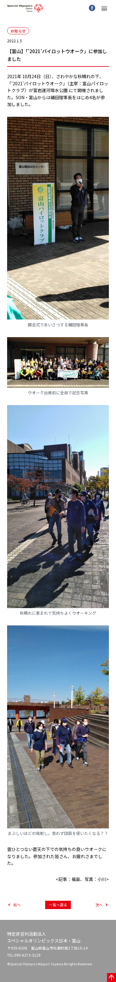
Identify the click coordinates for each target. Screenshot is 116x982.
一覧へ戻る (58, 904)
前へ (17, 904)
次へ (99, 904)
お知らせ (18, 30)
